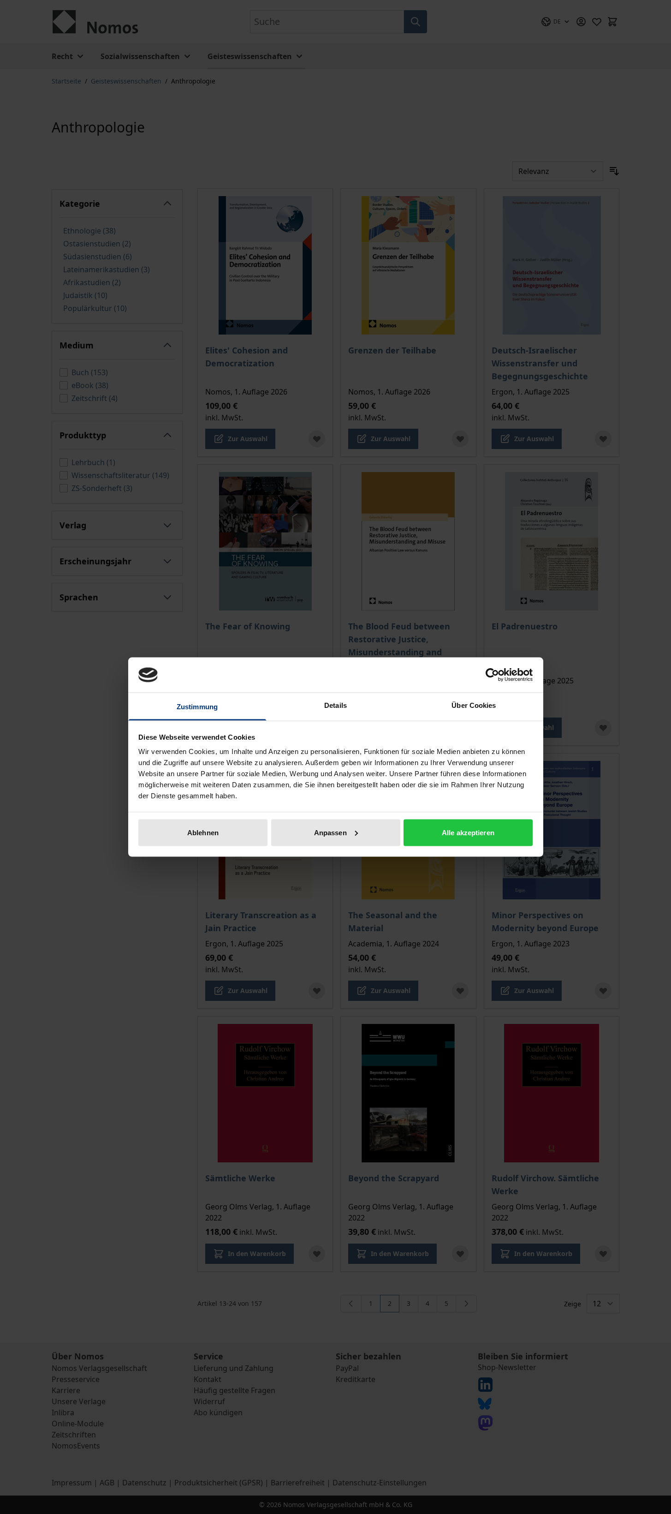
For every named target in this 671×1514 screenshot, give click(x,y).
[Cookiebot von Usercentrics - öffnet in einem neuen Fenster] (492, 675)
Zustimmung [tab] (197, 707)
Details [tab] (335, 705)
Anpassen (330, 832)
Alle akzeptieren (468, 832)
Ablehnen (203, 832)
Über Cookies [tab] (473, 705)
